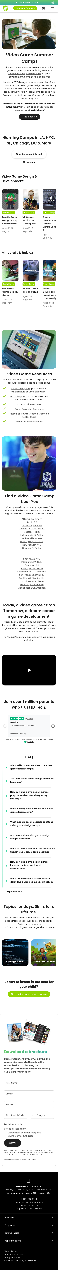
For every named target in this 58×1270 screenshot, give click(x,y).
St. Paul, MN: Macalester (31, 581)
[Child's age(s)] (42, 1115)
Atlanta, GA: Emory (32, 519)
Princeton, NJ (32, 565)
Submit (12, 1142)
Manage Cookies (12, 1257)
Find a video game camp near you (29, 994)
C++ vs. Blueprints (20, 388)
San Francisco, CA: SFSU (31, 574)
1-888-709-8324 (29, 1199)
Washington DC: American (32, 587)
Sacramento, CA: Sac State (31, 571)
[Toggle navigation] (52, 8)
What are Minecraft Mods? (29, 421)
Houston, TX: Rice (32, 531)
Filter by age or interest (29, 154)
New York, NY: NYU (31, 544)
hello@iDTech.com (29, 1205)
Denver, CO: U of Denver (32, 528)
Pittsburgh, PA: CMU (31, 562)
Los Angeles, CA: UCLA (31, 541)
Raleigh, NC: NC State (32, 568)
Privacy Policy (31, 1159)
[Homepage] (5, 8)
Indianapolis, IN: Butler (31, 535)
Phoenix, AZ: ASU (31, 558)
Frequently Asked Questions (29, 1209)
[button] (29, 670)
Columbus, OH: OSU (32, 525)
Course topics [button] (11, 1233)
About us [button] (9, 1217)
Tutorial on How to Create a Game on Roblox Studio (29, 415)
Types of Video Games (29, 404)
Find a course (29, 116)
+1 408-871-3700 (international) (29, 1202)
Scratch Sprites (18, 396)
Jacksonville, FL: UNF (31, 538)
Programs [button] (9, 1225)
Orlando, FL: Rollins (31, 548)
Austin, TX (32, 522)
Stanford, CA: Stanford (32, 584)
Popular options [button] (12, 1240)
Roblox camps (33, 73)
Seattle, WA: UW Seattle (31, 578)
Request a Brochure (25, 8)
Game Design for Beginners (29, 409)
